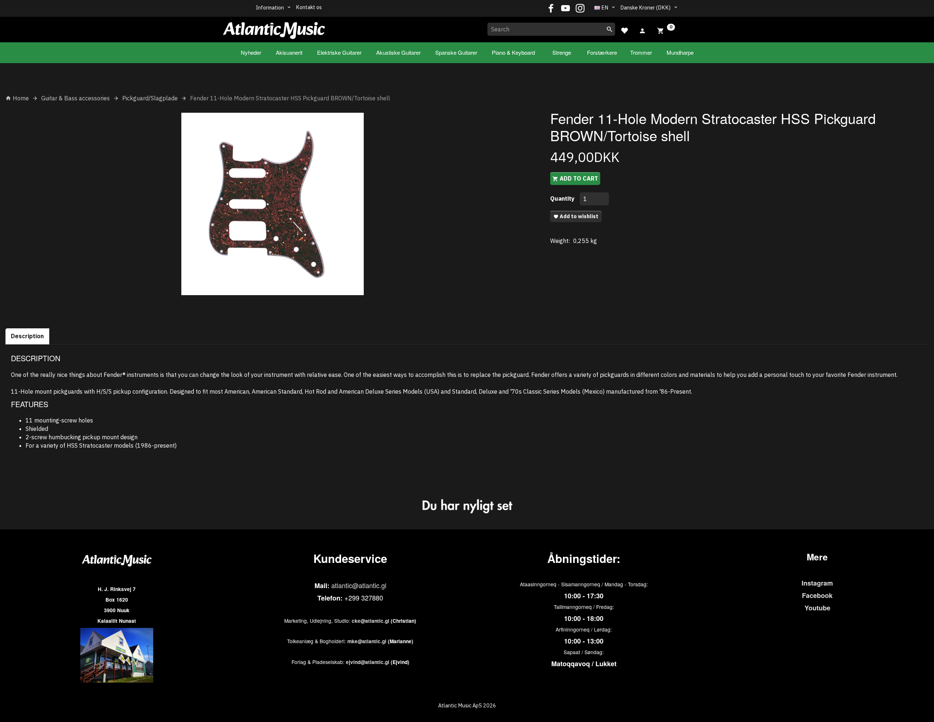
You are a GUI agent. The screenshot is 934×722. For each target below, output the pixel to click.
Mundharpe (680, 52)
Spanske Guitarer (456, 52)
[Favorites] (624, 30)
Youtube (817, 608)
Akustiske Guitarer (398, 52)
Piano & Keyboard (513, 52)
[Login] (642, 30)
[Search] (609, 29)
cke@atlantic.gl (370, 620)
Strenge (561, 52)
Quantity (563, 198)
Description (27, 336)
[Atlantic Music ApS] (274, 28)
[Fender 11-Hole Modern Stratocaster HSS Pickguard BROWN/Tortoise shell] (272, 204)
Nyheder (251, 52)
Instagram (817, 583)
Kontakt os (309, 7)
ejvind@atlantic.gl (367, 662)
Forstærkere (602, 52)
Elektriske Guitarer (339, 52)
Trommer (641, 52)
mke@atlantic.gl (366, 641)
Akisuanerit (289, 52)
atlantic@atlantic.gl (358, 585)
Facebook (817, 595)
